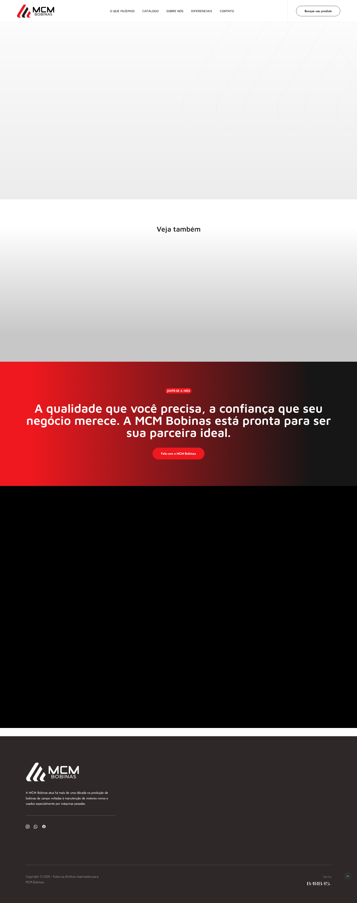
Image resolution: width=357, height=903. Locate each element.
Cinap (48, 253)
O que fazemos (122, 11)
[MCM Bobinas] (35, 11)
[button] (27, 827)
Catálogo (150, 11)
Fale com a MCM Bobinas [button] (178, 453)
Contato (227, 11)
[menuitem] (122, 11)
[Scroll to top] (348, 875)
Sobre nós (174, 11)
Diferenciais (201, 11)
